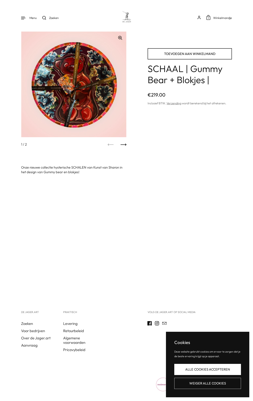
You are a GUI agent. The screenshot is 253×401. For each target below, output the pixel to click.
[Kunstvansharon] (126, 17)
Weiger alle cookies (207, 383)
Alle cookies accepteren (207, 369)
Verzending (174, 103)
